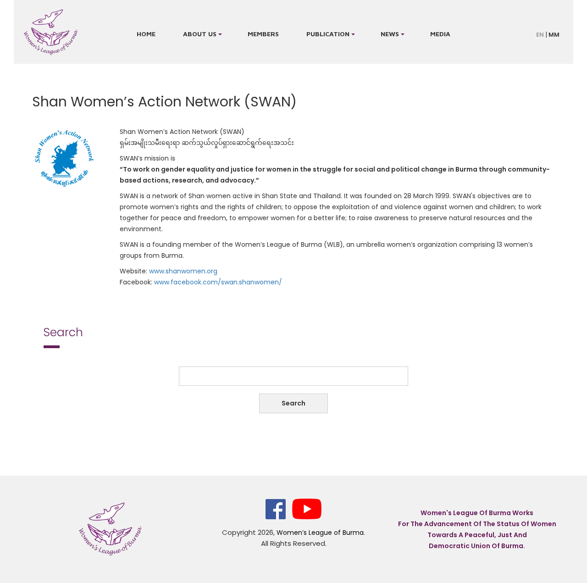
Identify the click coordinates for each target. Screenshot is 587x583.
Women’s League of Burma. (321, 532)
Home (146, 34)
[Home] (50, 32)
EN (540, 34)
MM (553, 34)
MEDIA (440, 34)
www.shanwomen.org (183, 271)
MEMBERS (263, 34)
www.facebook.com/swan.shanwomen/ (219, 282)
